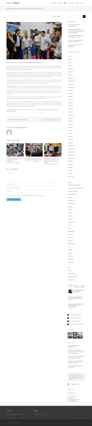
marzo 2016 (70, 105)
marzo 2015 (70, 136)
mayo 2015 (70, 130)
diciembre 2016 (71, 78)
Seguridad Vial (71, 256)
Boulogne (39, 109)
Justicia (69, 225)
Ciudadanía (70, 206)
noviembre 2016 (71, 81)
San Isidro (31, 109)
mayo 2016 (70, 99)
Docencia (70, 212)
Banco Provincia (71, 200)
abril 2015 (70, 133)
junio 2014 (70, 164)
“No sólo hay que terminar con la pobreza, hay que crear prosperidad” (14, 160)
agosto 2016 (70, 90)
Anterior (54, 16)
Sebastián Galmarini (11, 109)
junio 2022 (70, 59)
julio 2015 (70, 124)
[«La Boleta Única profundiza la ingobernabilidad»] (70, 290)
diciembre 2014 (71, 145)
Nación (69, 228)
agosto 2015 (70, 121)
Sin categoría (70, 259)
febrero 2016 (70, 108)
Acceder (69, 270)
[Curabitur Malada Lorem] (75, 337)
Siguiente (59, 16)
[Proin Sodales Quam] (80, 333)
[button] (83, 3)
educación (70, 219)
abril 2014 (70, 170)
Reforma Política (71, 243)
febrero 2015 (70, 139)
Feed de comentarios (72, 276)
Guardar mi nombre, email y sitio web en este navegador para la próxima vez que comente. (25, 195)
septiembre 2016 (71, 87)
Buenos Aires (70, 203)
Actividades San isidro (72, 194)
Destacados (70, 209)
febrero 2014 (70, 176)
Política (69, 234)
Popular (70, 286)
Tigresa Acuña (71, 262)
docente (69, 216)
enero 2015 (70, 142)
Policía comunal (71, 231)
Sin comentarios (13, 111)
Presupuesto (70, 237)
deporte (43, 109)
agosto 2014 (70, 158)
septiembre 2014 (71, 155)
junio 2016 (70, 96)
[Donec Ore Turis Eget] (69, 333)
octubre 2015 (70, 118)
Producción (70, 240)
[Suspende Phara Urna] (80, 337)
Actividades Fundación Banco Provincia (75, 188)
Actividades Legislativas (72, 191)
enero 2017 (70, 75)
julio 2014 (70, 161)
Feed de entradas (71, 273)
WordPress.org (71, 279)
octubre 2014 (70, 152)
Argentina (70, 197)
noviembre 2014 (71, 149)
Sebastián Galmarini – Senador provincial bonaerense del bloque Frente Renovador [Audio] (76, 305)
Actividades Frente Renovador (74, 185)
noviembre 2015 (71, 115)
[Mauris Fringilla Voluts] (75, 333)
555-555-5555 (73, 396)
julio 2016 (70, 93)
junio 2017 (70, 62)
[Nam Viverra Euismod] (69, 337)
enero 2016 (70, 112)
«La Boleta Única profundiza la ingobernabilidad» (78, 290)
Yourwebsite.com (73, 401)
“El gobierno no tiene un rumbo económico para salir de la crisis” (33, 159)
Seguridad (70, 253)
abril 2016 (70, 102)
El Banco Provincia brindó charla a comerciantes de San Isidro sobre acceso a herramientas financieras (76, 31)
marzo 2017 (70, 68)
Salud (69, 246)
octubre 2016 (70, 84)
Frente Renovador (71, 222)
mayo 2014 (70, 167)
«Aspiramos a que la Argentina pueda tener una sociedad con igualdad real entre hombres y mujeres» (51, 160)
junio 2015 (70, 127)
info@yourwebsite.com (74, 399)
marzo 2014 (70, 173)
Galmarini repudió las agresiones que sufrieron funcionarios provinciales (75, 297)
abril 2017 (70, 65)
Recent (76, 286)
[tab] (76, 314)
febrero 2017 (70, 71)
